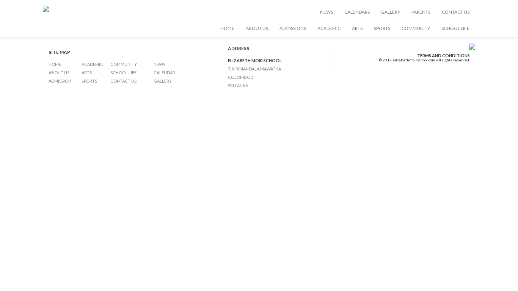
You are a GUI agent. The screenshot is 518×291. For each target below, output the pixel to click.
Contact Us (455, 12)
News (326, 12)
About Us (257, 28)
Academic (329, 28)
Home (227, 28)
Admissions (292, 28)
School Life (455, 28)
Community (416, 28)
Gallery (390, 12)
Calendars (357, 12)
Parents (420, 12)
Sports (382, 28)
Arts (357, 28)
